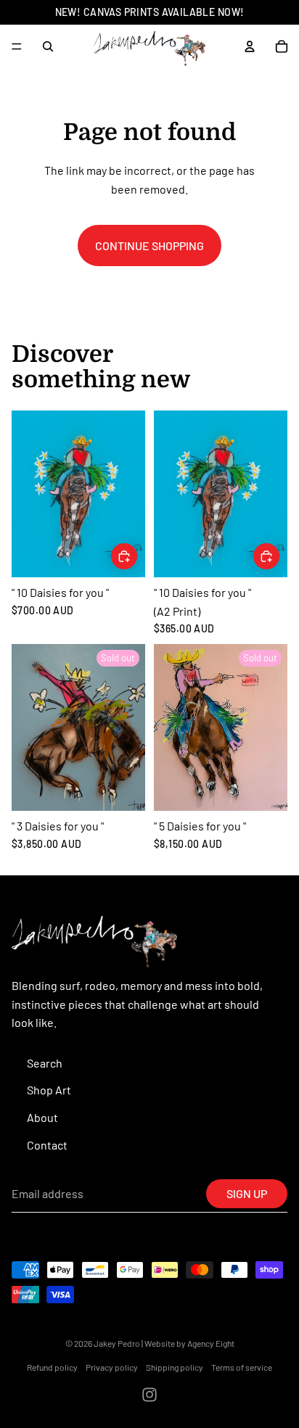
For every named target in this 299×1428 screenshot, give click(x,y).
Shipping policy (174, 1367)
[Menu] (16, 46)
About (42, 1117)
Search (44, 1063)
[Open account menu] (250, 46)
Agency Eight (210, 1343)
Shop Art (49, 1090)
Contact (47, 1145)
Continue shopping (149, 245)
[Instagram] (149, 1394)
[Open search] (48, 46)
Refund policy (52, 1367)
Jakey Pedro (117, 1343)
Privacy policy (112, 1367)
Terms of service (241, 1367)
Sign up (246, 1193)
